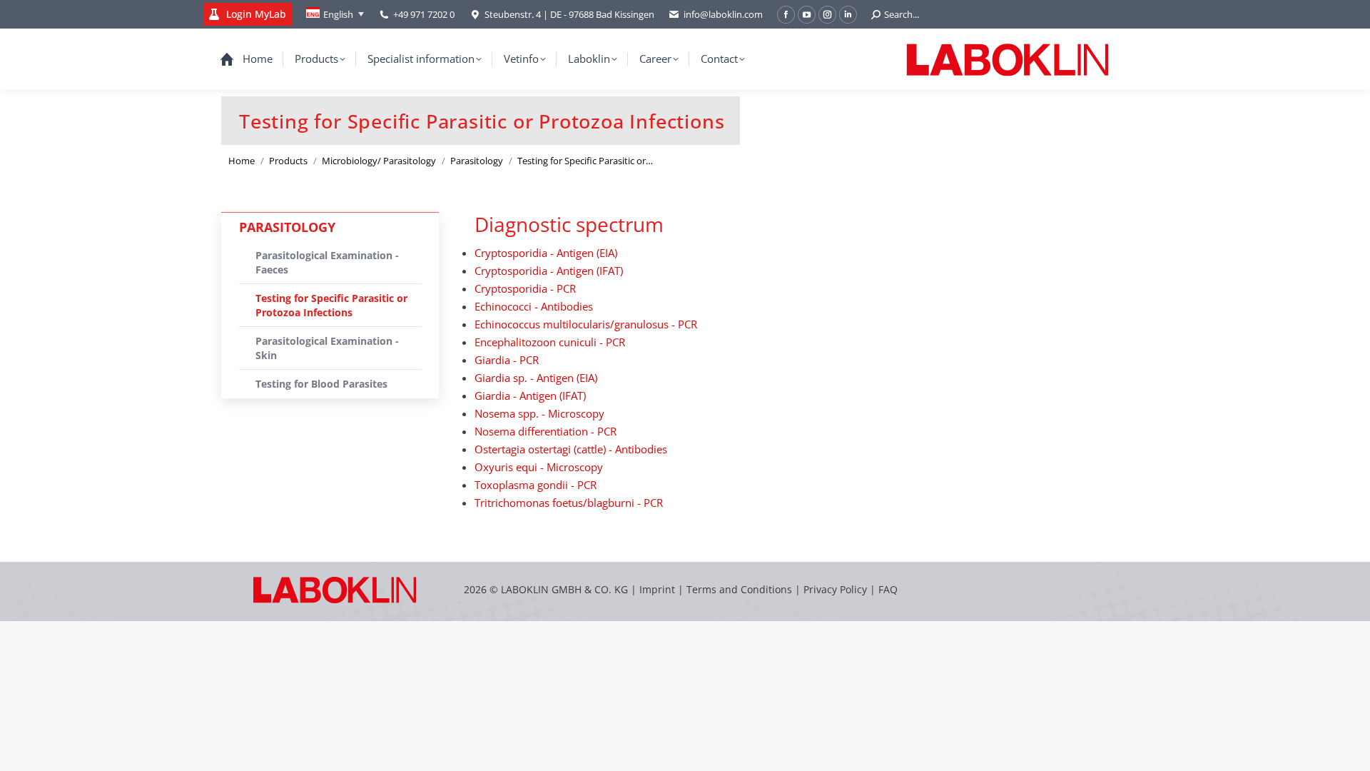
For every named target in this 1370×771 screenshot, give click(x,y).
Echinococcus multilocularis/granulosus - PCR (586, 324)
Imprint (657, 589)
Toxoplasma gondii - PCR (536, 485)
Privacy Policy (835, 589)
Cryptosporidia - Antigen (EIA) (546, 253)
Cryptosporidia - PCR (525, 288)
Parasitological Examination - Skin (327, 348)
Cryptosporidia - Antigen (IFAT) (549, 270)
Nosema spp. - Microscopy (539, 413)
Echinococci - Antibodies (534, 306)
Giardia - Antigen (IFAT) (530, 395)
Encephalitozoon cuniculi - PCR (550, 342)
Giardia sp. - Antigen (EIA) (536, 378)
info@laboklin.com (723, 14)
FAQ (888, 589)
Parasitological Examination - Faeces (327, 262)
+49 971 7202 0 (424, 14)
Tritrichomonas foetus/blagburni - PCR (569, 502)
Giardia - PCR (507, 360)
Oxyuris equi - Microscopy (539, 467)
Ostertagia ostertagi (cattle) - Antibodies (571, 449)
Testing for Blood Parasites (321, 383)
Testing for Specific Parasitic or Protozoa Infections (331, 305)
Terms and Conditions (740, 589)
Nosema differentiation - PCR (545, 431)
